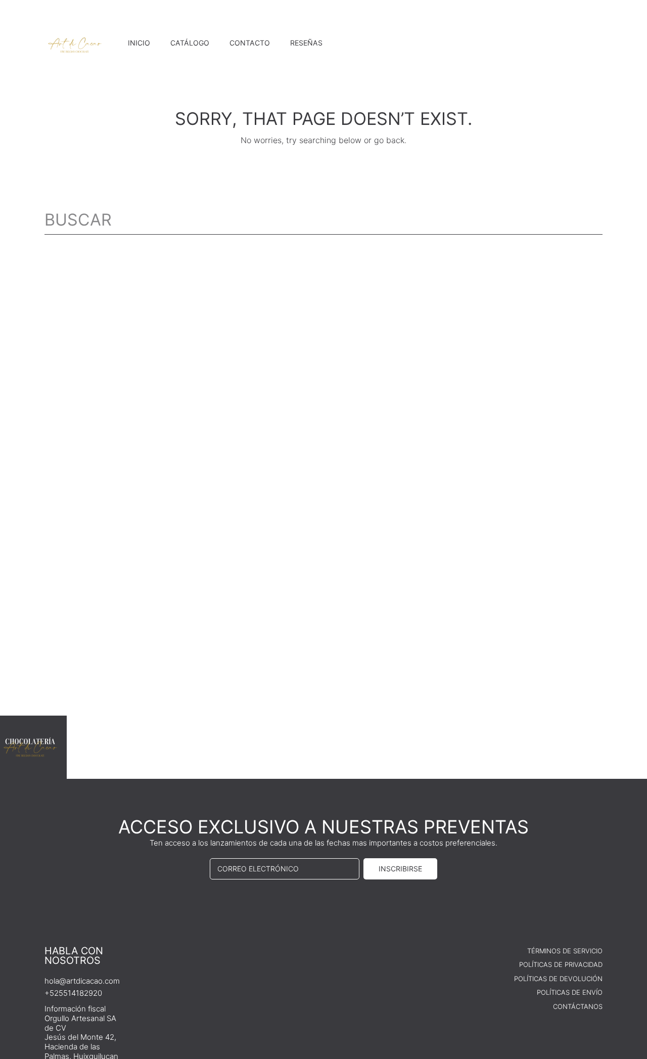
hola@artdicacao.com (82, 981)
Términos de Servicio (565, 951)
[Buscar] (595, 220)
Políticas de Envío (570, 992)
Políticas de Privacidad (561, 964)
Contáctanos (578, 1006)
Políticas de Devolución (558, 979)
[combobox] (323, 220)
